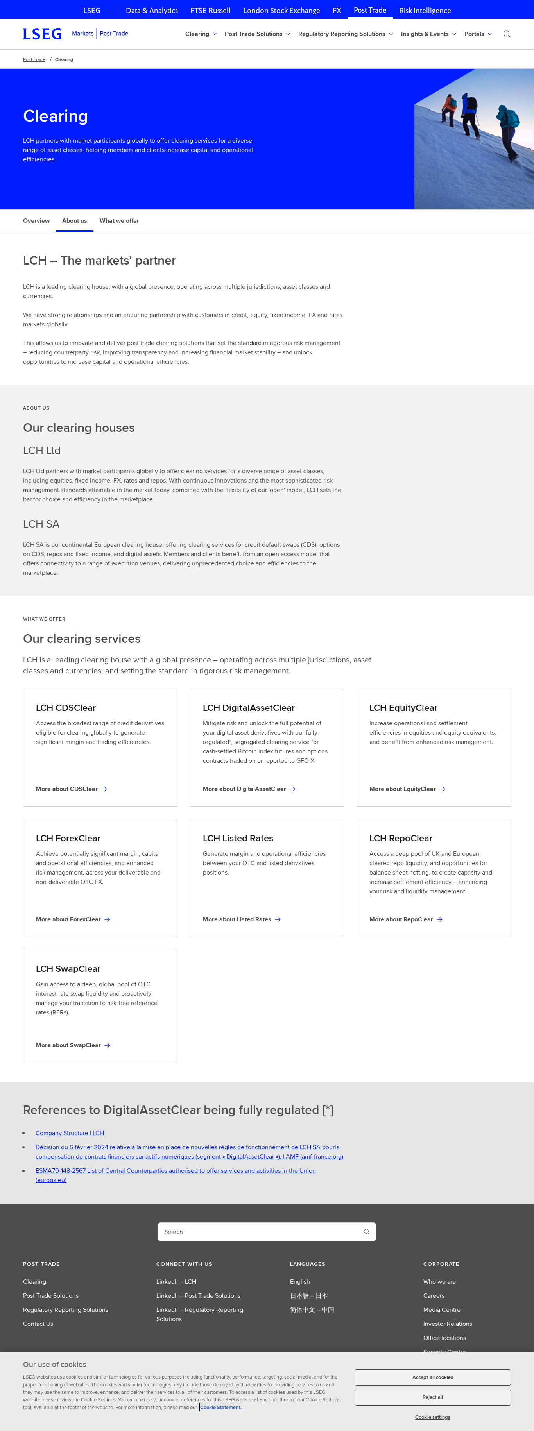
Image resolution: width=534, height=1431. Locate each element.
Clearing (34, 1281)
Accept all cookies (432, 1377)
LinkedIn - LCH (176, 1281)
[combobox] (257, 1231)
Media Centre (442, 1309)
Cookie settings (432, 1417)
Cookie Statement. (221, 1407)
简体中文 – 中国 (312, 1309)
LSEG (91, 10)
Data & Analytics (152, 10)
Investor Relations (447, 1323)
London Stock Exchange (281, 10)
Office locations (444, 1337)
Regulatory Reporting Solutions (65, 1309)
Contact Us (38, 1323)
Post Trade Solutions (51, 1295)
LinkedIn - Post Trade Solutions (198, 1295)
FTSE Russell (210, 10)
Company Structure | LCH (70, 1133)
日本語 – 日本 (309, 1295)
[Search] (507, 34)
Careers (433, 1295)
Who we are (439, 1281)
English (300, 1281)
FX (337, 10)
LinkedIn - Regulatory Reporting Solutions (199, 1314)
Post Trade (370, 9)
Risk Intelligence (425, 10)
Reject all (433, 1397)
